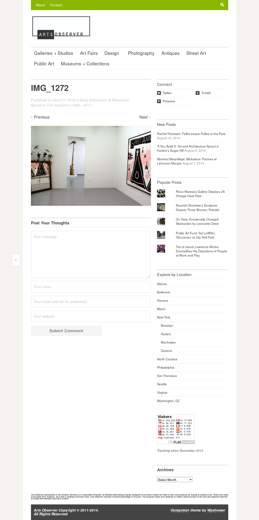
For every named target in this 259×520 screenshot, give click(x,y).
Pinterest (166, 101)
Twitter (165, 92)
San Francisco (167, 375)
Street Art (196, 53)
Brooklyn (167, 325)
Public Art (44, 63)
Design (111, 53)
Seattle (162, 384)
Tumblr (203, 92)
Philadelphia (165, 367)
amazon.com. (206, 494)
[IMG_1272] (91, 165)
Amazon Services (69, 494)
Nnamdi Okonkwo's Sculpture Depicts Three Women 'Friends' (198, 207)
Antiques (170, 53)
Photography (141, 53)
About (40, 4)
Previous (42, 117)
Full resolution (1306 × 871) (69, 104)
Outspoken (180, 510)
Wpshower (216, 510)
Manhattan (168, 342)
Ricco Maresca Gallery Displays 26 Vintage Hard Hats (200, 193)
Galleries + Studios (53, 53)
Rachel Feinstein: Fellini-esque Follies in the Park (191, 133)
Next (143, 117)
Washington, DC (168, 400)
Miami (161, 309)
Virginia (162, 392)
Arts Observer (46, 510)
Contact (56, 4)
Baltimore (163, 292)
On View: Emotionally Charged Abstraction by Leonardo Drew (197, 221)
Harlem (166, 334)
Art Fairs (89, 53)
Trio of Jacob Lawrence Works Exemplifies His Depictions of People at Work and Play (201, 250)
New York (163, 317)
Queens (166, 350)
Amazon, (51, 496)
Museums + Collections (85, 63)
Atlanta (162, 283)
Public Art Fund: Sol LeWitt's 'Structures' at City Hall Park (195, 235)
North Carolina (167, 359)
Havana (162, 300)
